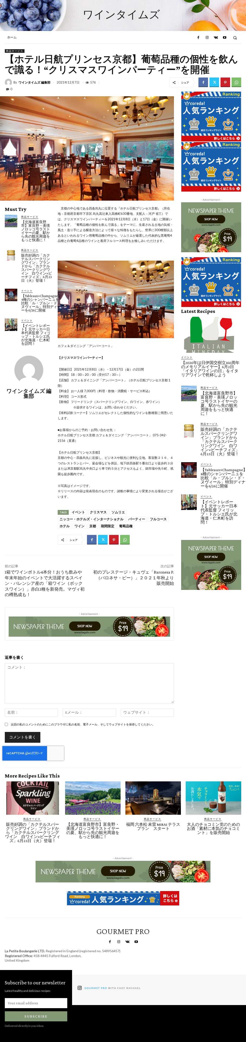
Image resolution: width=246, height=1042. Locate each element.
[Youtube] (224, 37)
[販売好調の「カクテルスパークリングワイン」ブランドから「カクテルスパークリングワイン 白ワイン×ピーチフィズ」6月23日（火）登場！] (11, 254)
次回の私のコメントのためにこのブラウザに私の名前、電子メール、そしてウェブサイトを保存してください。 (83, 724)
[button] (235, 37)
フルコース (158, 519)
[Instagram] (207, 37)
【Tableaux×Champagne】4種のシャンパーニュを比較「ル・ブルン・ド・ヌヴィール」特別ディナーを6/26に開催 (41, 303)
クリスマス (98, 512)
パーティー (136, 519)
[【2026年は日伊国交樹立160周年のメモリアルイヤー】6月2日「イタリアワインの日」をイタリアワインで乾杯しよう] (211, 335)
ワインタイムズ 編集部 (34, 82)
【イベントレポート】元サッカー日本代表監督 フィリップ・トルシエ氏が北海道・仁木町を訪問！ (36, 335)
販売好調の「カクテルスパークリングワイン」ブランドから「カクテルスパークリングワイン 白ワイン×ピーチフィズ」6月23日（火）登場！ (36, 267)
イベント (27, 290)
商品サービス (14, 50)
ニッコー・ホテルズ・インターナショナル (91, 519)
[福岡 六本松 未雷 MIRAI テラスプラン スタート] (153, 798)
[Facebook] (198, 37)
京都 (92, 526)
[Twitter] (214, 82)
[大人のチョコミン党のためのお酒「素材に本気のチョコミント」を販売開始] (213, 798)
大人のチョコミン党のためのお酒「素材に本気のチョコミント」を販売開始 (213, 828)
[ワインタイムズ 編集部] (9, 82)
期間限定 (107, 526)
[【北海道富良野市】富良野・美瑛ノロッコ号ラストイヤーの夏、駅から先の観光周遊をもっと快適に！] (11, 221)
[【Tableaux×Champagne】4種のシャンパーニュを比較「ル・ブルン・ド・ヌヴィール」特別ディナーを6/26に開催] (11, 295)
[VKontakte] (215, 37)
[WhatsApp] (236, 82)
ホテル (65, 526)
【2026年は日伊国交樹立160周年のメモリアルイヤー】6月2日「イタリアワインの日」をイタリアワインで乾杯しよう (210, 368)
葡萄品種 (126, 526)
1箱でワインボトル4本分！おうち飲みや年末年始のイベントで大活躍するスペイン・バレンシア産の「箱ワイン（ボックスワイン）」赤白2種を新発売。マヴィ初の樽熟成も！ (45, 583)
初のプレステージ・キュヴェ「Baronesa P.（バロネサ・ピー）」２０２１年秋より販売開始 (133, 578)
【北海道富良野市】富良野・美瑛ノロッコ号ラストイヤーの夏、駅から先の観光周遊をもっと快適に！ (35, 231)
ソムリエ (118, 512)
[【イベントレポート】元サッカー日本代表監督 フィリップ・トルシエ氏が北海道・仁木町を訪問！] (11, 324)
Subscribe (36, 1016)
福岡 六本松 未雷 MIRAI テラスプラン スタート (153, 826)
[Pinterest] (225, 82)
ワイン (79, 526)
